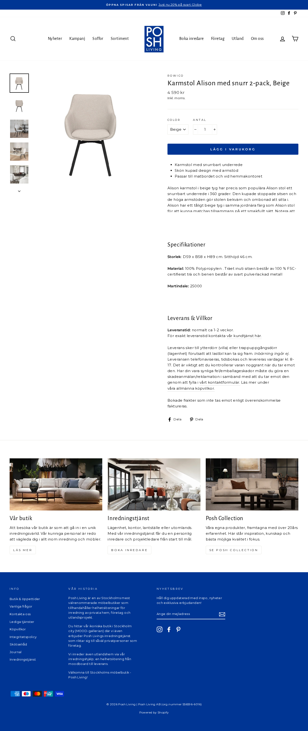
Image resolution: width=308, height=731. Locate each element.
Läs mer (22, 550)
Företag (218, 39)
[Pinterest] (178, 629)
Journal (16, 652)
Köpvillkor (18, 629)
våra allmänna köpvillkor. (191, 388)
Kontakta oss (20, 614)
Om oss (257, 39)
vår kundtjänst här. (244, 335)
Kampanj (77, 39)
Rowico (175, 75)
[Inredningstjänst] (154, 484)
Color (173, 120)
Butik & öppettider (25, 599)
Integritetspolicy (23, 637)
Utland (238, 39)
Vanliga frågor (21, 606)
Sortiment (120, 39)
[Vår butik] (56, 484)
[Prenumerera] (222, 614)
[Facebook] (169, 629)
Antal (199, 120)
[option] (154, 4)
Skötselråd (18, 644)
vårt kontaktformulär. (219, 382)
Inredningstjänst (23, 659)
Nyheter (55, 39)
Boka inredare (191, 39)
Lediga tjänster (22, 622)
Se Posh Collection (233, 550)
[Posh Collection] (252, 484)
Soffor (97, 39)
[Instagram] (159, 629)
